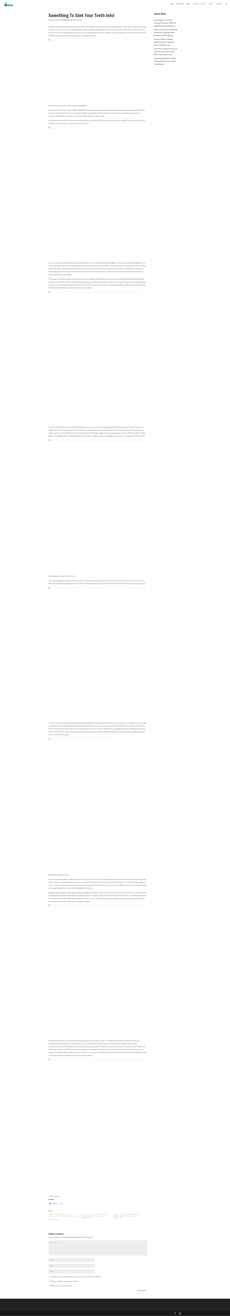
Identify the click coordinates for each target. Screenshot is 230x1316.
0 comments (78, 20)
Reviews (188, 4)
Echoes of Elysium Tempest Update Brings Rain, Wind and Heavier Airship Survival (164, 42)
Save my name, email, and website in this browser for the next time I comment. (76, 1277)
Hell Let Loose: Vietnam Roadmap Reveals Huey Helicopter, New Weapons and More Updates (165, 32)
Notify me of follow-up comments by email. (64, 1281)
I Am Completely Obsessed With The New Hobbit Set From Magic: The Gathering (165, 61)
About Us (219, 4)
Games (203, 4)
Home (172, 4)
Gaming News (180, 4)
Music (210, 4)
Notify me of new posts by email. (61, 1286)
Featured (196, 4)
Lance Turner (54, 20)
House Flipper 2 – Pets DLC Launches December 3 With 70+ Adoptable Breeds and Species (165, 23)
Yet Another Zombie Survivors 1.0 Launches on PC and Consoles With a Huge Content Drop (165, 52)
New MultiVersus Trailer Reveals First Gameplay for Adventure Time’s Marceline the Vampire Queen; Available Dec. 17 (63, 1216)
